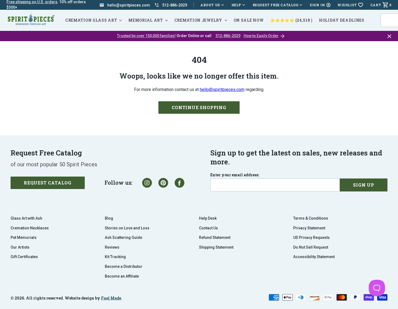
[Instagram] (147, 183)
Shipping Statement (216, 247)
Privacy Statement (309, 228)
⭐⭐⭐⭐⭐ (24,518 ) (291, 20)
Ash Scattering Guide (123, 237)
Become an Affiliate (122, 276)
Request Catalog (47, 183)
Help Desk (208, 218)
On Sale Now (249, 20)
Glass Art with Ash (26, 218)
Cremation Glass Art (91, 20)
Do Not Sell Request (310, 247)
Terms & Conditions (310, 218)
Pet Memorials (24, 237)
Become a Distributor (123, 266)
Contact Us (208, 228)
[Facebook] (179, 183)
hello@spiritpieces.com (222, 89)
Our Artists (20, 247)
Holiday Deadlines (341, 20)
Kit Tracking (115, 257)
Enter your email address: (234, 175)
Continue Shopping (199, 107)
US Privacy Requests (311, 237)
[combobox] (389, 20)
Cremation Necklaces (30, 228)
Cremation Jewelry (198, 20)
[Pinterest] (163, 183)
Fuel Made (111, 298)
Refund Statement (214, 237)
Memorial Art (145, 20)
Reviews (112, 247)
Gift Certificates (24, 257)
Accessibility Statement (314, 257)
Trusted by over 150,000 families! (146, 36)
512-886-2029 (228, 36)
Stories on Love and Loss (127, 228)
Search (390, 13)
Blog (109, 218)
